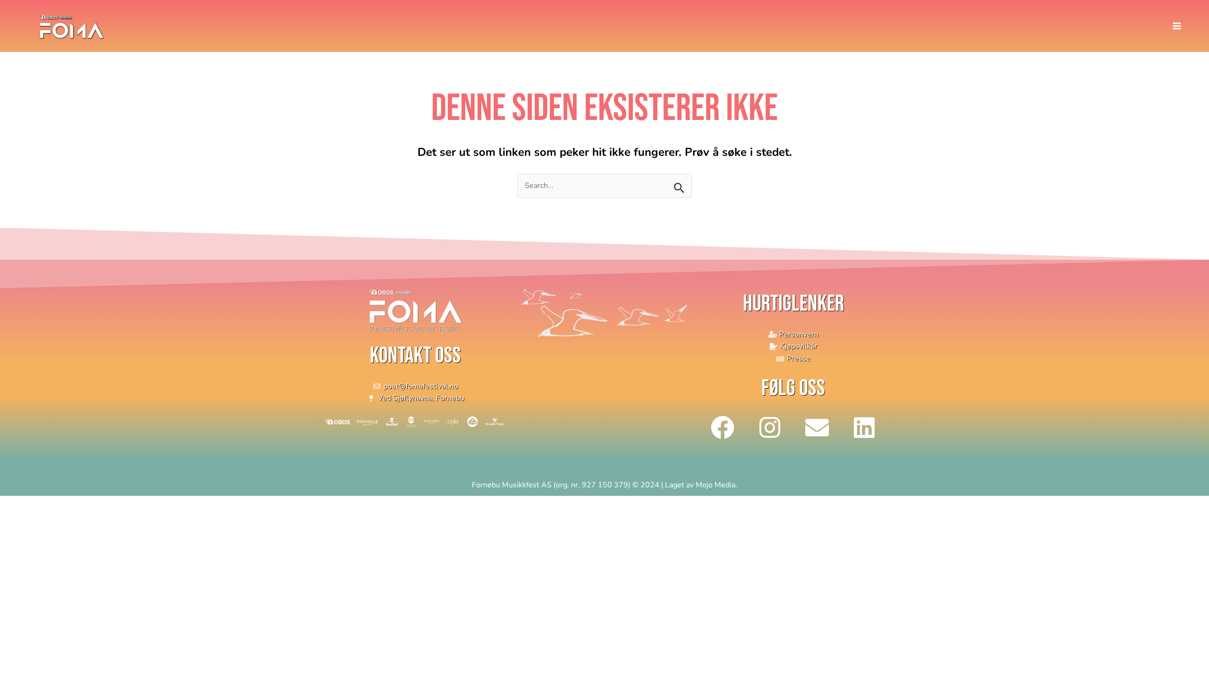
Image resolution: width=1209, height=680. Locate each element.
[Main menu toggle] (1177, 26)
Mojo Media (715, 485)
